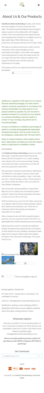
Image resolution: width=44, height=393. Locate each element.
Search (22, 364)
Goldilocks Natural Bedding (23, 375)
